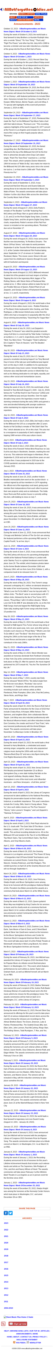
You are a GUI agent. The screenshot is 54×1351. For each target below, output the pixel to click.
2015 (6, 1275)
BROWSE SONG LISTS (19, 1331)
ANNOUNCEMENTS (24, 1334)
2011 (6, 1302)
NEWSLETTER (35, 1343)
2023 (6, 1223)
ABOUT (16, 1337)
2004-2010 (8, 1308)
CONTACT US (26, 1337)
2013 (6, 1288)
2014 (6, 1282)
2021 (6, 1236)
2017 (6, 1262)
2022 (6, 1230)
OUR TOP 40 (34, 1331)
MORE (35, 1334)
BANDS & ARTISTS (26, 14)
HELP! (6, 1331)
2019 (6, 1249)
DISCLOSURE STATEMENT (27, 1340)
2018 (6, 1256)
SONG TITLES (41, 14)
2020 (6, 1243)
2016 (6, 1269)
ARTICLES (45, 1331)
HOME (9, 1337)
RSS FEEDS (20, 1343)
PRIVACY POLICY (39, 1337)
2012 (6, 1295)
